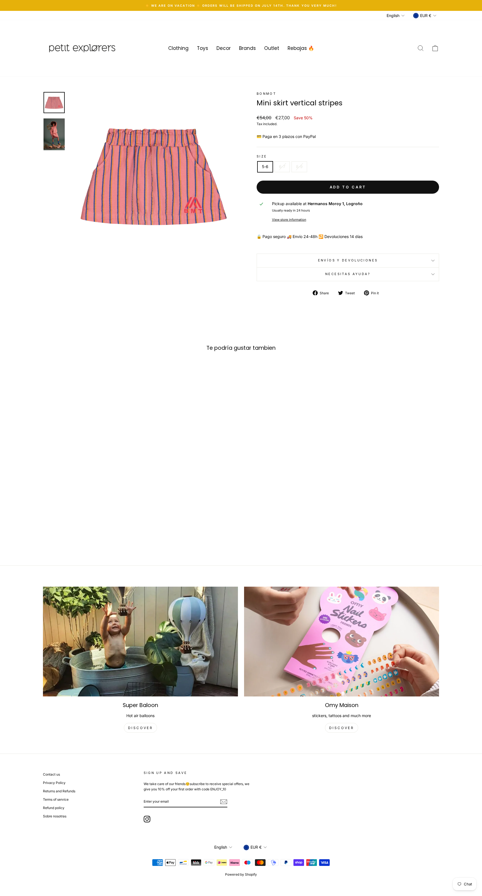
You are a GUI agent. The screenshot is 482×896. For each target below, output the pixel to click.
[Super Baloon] (140, 641)
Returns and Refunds (59, 791)
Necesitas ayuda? (347, 274)
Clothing (178, 48)
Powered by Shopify (241, 874)
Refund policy (53, 808)
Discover (341, 728)
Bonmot (266, 94)
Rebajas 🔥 (301, 48)
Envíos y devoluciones (348, 260)
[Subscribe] (223, 801)
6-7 (282, 166)
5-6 (265, 166)
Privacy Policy (54, 783)
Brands (247, 48)
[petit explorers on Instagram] (147, 819)
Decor (223, 48)
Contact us (51, 774)
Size (262, 156)
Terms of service (56, 799)
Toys (202, 48)
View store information (289, 220)
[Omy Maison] (341, 641)
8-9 (299, 166)
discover (140, 728)
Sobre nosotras (54, 816)
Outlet (271, 48)
